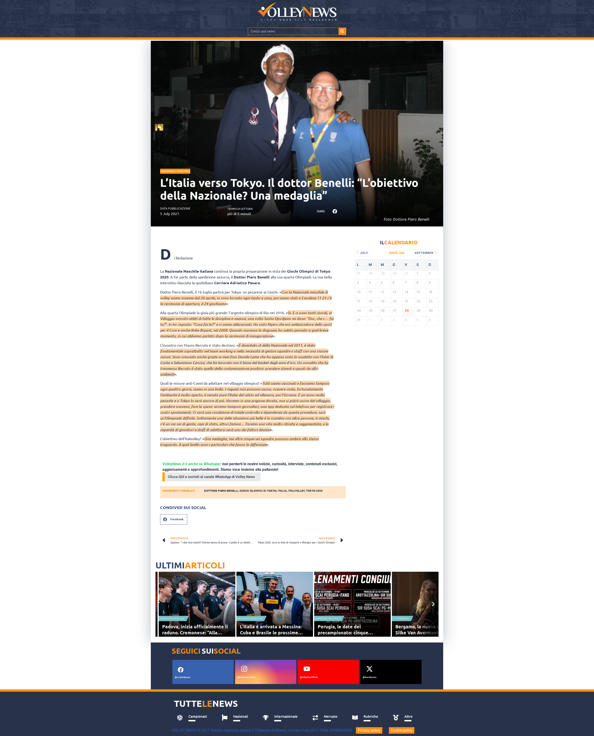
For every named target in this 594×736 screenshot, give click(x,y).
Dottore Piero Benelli (221, 490)
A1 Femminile (401, 618)
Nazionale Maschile (175, 171)
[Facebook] (180, 670)
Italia (282, 490)
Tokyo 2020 (314, 490)
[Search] (342, 31)
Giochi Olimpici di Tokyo (257, 490)
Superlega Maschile (172, 618)
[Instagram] (244, 669)
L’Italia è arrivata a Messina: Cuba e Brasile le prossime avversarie (271, 632)
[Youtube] (306, 669)
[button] (334, 211)
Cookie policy (402, 730)
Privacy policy (369, 730)
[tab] (194, 717)
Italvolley (296, 490)
